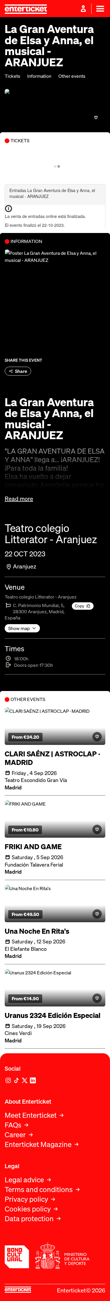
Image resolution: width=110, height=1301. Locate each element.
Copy (79, 606)
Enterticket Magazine (38, 1144)
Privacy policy (26, 1199)
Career (15, 1134)
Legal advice (24, 1180)
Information (39, 76)
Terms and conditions (39, 1189)
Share (21, 371)
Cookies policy (28, 1209)
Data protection (29, 1218)
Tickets (12, 76)
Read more (19, 498)
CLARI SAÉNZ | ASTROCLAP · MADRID (52, 758)
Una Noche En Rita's (37, 931)
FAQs (13, 1125)
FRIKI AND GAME (33, 846)
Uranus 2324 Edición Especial (52, 1015)
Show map (19, 628)
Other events (71, 76)
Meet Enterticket (31, 1115)
